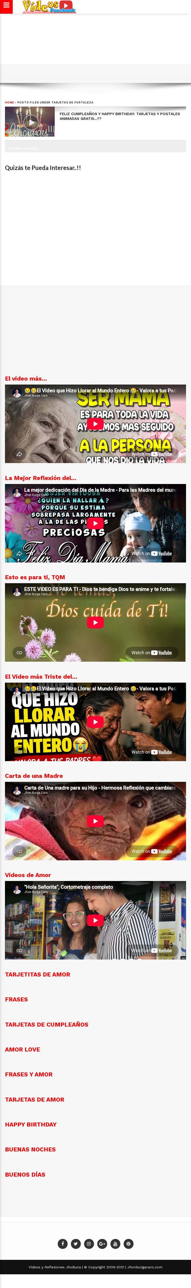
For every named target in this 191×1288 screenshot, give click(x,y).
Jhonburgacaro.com (144, 1267)
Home (9, 102)
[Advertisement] (94, 48)
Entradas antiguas (23, 148)
